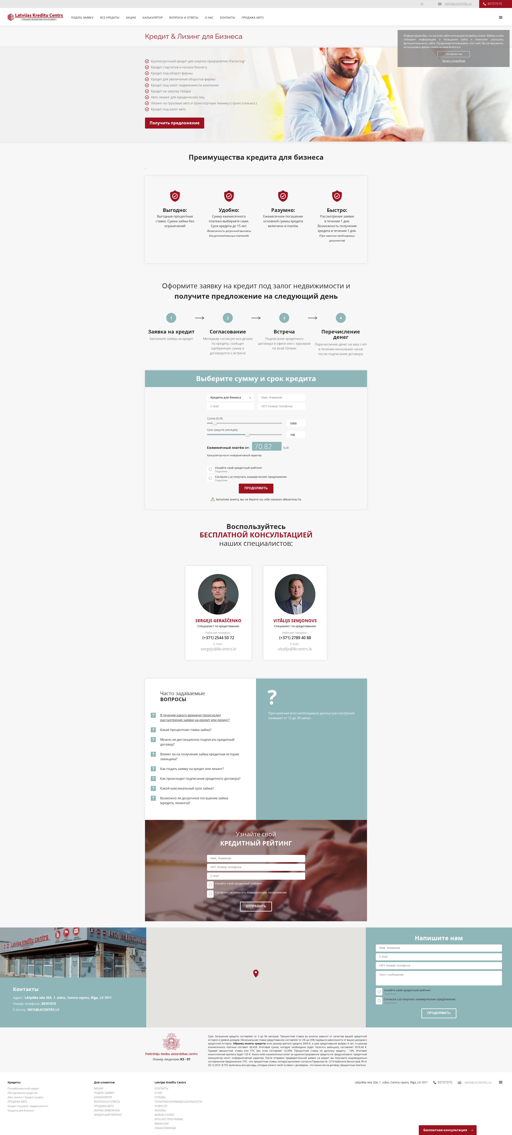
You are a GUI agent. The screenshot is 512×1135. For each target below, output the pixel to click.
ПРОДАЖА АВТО (253, 17)
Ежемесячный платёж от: (228, 447)
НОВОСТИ (161, 1106)
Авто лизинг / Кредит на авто (25, 1097)
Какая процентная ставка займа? (185, 730)
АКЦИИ (131, 17)
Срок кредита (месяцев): (222, 430)
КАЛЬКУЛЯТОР (153, 17)
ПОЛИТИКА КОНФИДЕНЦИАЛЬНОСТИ (178, 1101)
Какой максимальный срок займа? (187, 788)
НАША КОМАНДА (165, 1128)
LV (421, 3)
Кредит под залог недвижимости (28, 1106)
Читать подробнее (453, 61)
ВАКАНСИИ (162, 1123)
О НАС (209, 17)
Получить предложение (175, 123)
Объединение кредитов (22, 1093)
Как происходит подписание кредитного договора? (200, 778)
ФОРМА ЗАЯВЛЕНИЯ (106, 1110)
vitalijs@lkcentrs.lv (295, 649)
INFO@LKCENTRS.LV (43, 1009)
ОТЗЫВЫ (160, 1097)
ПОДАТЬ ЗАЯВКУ (82, 17)
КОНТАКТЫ (227, 17)
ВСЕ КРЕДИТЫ (109, 17)
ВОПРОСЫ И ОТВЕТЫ (183, 17)
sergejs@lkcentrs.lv (218, 649)
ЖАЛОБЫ (160, 1110)
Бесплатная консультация (445, 1130)
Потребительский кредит (23, 1088)
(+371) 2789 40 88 (295, 637)
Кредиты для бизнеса (21, 1110)
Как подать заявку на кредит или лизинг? (192, 769)
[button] (257, 973)
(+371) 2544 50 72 (218, 637)
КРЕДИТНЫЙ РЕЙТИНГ (108, 1115)
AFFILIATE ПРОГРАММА (169, 1119)
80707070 (495, 4)
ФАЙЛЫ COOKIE (164, 1115)
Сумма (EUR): (215, 418)
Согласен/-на (454, 54)
